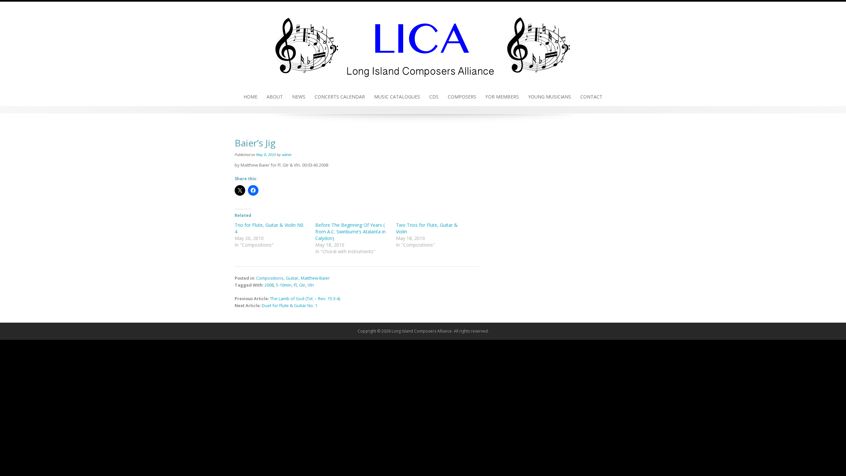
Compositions (270, 278)
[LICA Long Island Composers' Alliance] (423, 44)
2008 (269, 285)
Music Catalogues (397, 97)
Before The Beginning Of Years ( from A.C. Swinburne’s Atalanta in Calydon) (350, 231)
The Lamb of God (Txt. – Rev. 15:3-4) (305, 298)
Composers (462, 97)
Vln (311, 285)
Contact (591, 97)
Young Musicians (549, 97)
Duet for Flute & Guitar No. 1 (289, 305)
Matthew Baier (315, 278)
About (275, 97)
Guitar (292, 278)
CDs (434, 97)
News (298, 97)
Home (250, 97)
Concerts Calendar (340, 97)
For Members (502, 97)
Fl (295, 285)
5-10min (283, 285)
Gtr (302, 285)
